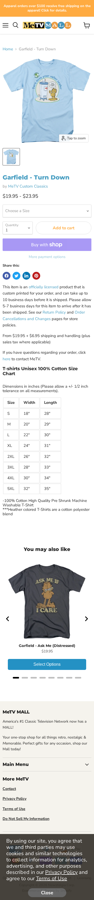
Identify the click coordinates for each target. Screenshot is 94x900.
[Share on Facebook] (6, 276)
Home (8, 49)
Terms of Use (51, 878)
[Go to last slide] (8, 619)
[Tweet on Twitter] (16, 276)
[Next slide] (86, 619)
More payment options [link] (47, 257)
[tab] (16, 678)
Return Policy (54, 312)
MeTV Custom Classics (28, 186)
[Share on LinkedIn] (26, 276)
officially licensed (43, 287)
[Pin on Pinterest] (36, 276)
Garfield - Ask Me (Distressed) (47, 645)
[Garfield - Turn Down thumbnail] (11, 156)
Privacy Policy (61, 872)
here (6, 359)
